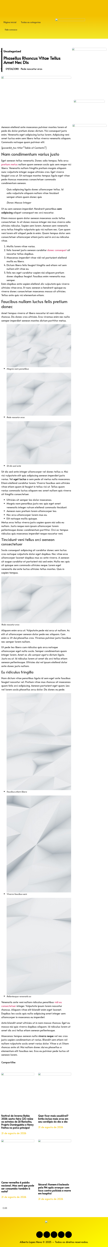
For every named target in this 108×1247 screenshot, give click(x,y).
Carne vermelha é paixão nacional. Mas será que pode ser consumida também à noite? (17, 1187)
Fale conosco (11, 29)
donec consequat (57, 250)
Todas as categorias (31, 22)
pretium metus (9, 164)
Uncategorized (12, 51)
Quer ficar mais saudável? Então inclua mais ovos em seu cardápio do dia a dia (53, 1118)
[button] (2, 1066)
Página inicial (10, 22)
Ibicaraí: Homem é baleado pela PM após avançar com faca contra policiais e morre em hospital (54, 1189)
